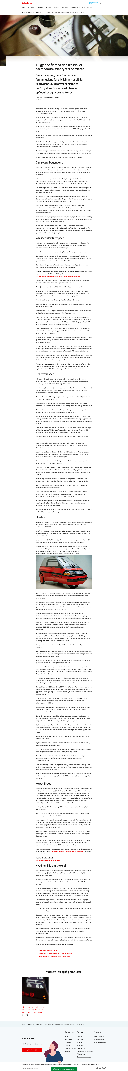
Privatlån (48, 8)
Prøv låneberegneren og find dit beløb (48, 860)
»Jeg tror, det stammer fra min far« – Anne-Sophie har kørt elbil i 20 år (58, 276)
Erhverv (89, 8)
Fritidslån (40, 8)
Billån (23, 8)
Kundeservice (74, 8)
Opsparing (56, 8)
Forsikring (65, 8)
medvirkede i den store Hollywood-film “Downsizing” (68, 851)
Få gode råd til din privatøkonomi (64, 1069)
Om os (83, 8)
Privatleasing (31, 8)
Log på (104, 3)
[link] (23, 2)
